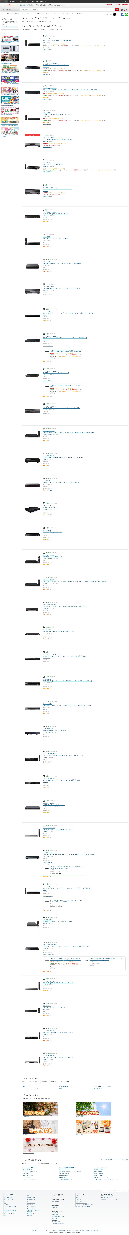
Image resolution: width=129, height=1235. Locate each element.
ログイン (22, 4)
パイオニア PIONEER (28, 1167)
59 (50, 990)
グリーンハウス (46, 658)
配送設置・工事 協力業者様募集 (83, 1206)
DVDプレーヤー (27, 1086)
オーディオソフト (31, 1208)
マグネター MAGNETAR (64, 1179)
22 (50, 589)
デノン (44, 633)
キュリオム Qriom (98, 1175)
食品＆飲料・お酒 (8, 1197)
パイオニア (45, 459)
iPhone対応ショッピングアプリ (59, 1223)
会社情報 (87, 1230)
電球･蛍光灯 (29, 1215)
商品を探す (54, 1220)
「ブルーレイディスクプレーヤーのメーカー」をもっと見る (114, 1159)
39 (50, 320)
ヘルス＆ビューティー (9, 1199)
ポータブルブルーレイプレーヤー (31, 1088)
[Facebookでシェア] (122, 15)
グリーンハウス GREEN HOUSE (66, 1167)
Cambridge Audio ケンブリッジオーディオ (69, 1171)
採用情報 (82, 1230)
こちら (49, 4)
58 (50, 271)
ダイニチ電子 (46, 166)
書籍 (5, 1203)
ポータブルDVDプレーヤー (65, 1086)
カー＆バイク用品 (31, 1203)
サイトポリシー (46, 1230)
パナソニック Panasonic (29, 1171)
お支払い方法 (55, 1214)
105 (51, 490)
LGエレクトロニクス (47, 434)
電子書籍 (6, 1204)
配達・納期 (54, 1218)
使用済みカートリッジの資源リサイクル (85, 1204)
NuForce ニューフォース (100, 1167)
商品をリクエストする (10, 26)
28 (50, 837)
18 (50, 614)
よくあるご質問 (94, 1230)
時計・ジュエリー (31, 1204)
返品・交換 (78, 1199)
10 (50, 876)
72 (50, 72)
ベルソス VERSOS (98, 1173)
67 (50, 221)
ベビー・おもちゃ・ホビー (10, 1195)
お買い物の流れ (55, 1212)
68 (50, 539)
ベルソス (45, 923)
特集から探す (55, 1207)
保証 (77, 1197)
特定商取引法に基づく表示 (72, 1230)
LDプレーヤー (62, 1088)
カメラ (28, 1201)
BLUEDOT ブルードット (100, 1177)
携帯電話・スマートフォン (33, 1197)
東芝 (44, 1009)
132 (51, 514)
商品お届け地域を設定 (25, 5)
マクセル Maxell (98, 1169)
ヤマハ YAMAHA (98, 1171)
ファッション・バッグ (32, 1199)
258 (51, 396)
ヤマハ (44, 682)
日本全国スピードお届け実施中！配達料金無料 (117, 4)
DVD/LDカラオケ (98, 1088)
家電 (5, 1201)
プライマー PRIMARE (64, 1173)
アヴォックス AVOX (28, 1179)
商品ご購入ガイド (56, 1221)
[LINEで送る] (126, 15)
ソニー (44, 42)
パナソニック (46, 66)
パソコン (6, 1208)
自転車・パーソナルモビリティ (33, 1213)
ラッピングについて (105, 1197)
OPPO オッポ (62, 1177)
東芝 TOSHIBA (26, 1175)
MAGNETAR (45, 141)
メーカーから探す (56, 1195)
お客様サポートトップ (36, 1230)
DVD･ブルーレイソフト (32, 1206)
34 (50, 910)
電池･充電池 (29, 1211)
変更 (68, 5)
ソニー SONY (26, 1169)
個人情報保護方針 (61, 1230)
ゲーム (5, 1215)
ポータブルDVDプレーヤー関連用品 (102, 1086)
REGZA (44, 533)
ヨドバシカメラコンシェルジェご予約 (109, 1199)
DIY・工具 (29, 1195)
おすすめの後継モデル (48, 345)
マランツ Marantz (63, 1169)
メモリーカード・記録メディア (33, 1210)
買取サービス (79, 1201)
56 (50, 1015)
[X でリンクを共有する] (114, 15)
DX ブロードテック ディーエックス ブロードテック (106, 1179)
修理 (77, 1195)
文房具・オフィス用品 (9, 1213)
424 (51, 246)
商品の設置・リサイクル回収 (58, 1216)
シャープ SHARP (63, 1175)
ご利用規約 (53, 1230)
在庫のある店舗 (46, 49)
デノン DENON (27, 1177)
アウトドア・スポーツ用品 (10, 1210)
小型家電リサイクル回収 (81, 1203)
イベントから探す (56, 1201)
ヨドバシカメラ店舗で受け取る (107, 1195)
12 (50, 971)
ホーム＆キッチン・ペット (10, 1206)
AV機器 (6, 1211)
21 (50, 1040)
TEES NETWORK (47, 732)
